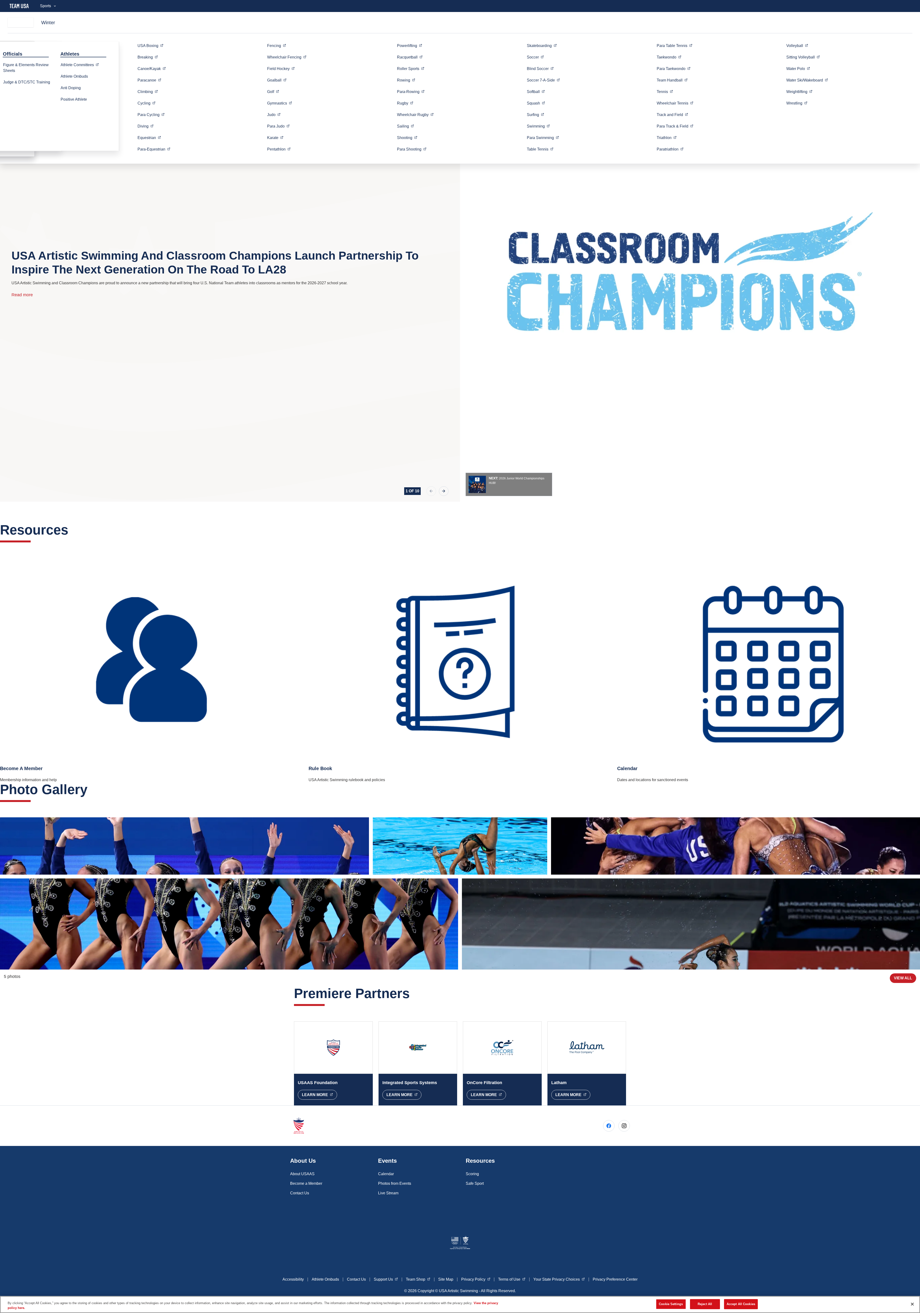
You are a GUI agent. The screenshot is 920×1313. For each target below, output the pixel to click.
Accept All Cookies (741, 1304)
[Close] (912, 1304)
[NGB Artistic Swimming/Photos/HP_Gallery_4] (460, 846)
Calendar (386, 1174)
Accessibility (293, 1279)
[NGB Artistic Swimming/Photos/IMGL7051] (691, 924)
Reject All (705, 1304)
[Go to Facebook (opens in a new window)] (609, 1126)
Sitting (803, 57)
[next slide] (443, 491)
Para (151, 114)
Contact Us (299, 1193)
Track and (672, 114)
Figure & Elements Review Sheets (26, 68)
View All (903, 978)
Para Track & (675, 126)
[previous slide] (431, 491)
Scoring (472, 1174)
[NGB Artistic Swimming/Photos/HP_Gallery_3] (184, 846)
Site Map (445, 1279)
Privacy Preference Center (615, 1279)
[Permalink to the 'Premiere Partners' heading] (414, 993)
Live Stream (388, 1193)
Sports (45, 6)
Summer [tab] (21, 22)
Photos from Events (394, 1183)
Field (281, 68)
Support (386, 1279)
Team (672, 80)
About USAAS (302, 1174)
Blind (540, 68)
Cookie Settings (671, 1304)
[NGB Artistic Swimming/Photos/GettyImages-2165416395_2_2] (229, 924)
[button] (509, 484)
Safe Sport (475, 1183)
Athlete (81, 65)
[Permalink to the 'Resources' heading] (73, 529)
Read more (22, 294)
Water (798, 68)
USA (150, 45)
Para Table (674, 45)
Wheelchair (286, 57)
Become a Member (306, 1183)
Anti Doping (71, 88)
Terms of (511, 1279)
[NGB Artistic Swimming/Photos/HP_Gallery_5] (735, 846)
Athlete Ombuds (74, 76)
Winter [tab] (48, 22)
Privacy (475, 1279)
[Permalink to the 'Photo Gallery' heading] (92, 789)
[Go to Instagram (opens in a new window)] (624, 1126)
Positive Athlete (74, 99)
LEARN (319, 1094)
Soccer (543, 80)
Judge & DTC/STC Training (26, 82)
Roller (410, 68)
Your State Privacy (559, 1279)
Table (540, 149)
